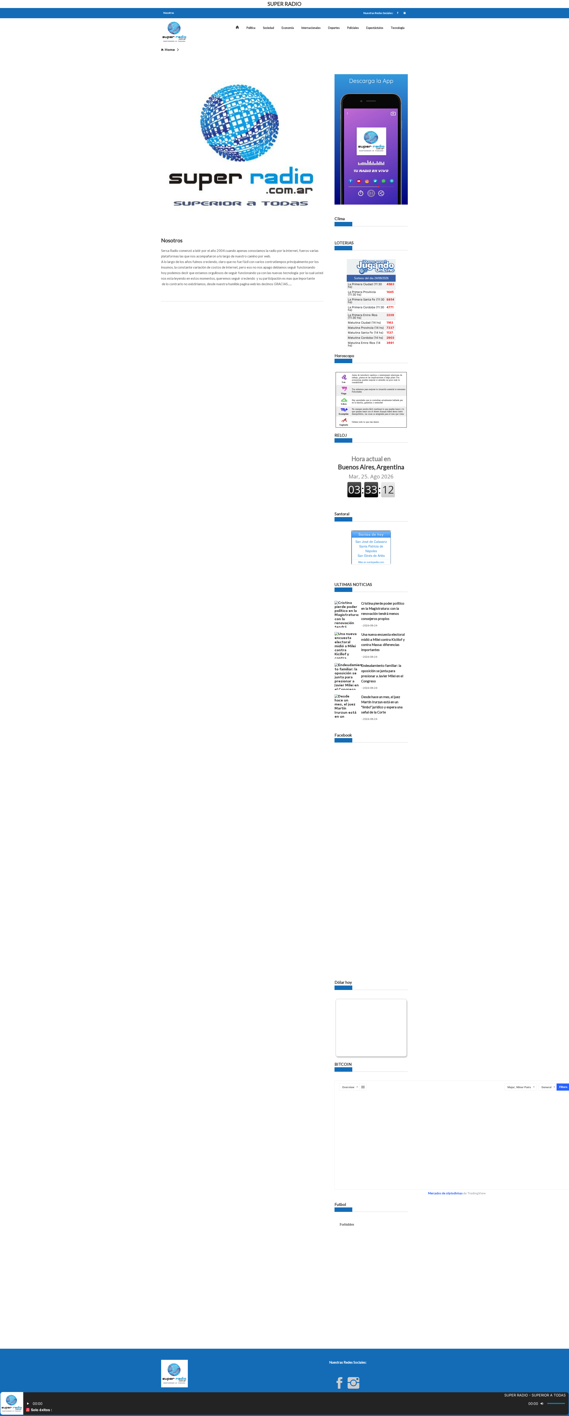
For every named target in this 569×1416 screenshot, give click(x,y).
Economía (288, 28)
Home (170, 50)
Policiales (353, 28)
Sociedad (268, 28)
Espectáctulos (374, 28)
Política (250, 28)
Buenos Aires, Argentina (371, 462)
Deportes (334, 28)
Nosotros (168, 12)
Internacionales (311, 28)
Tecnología (398, 28)
